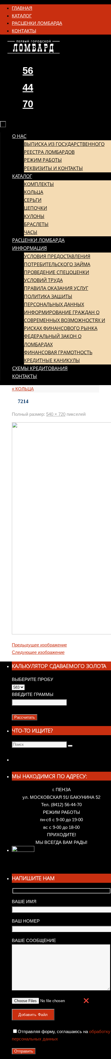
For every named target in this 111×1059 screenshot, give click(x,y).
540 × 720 (55, 414)
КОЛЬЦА (23, 388)
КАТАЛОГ (22, 15)
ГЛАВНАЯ (22, 8)
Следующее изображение (38, 652)
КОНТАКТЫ (24, 30)
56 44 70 (27, 87)
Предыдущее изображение (39, 644)
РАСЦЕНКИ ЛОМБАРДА (37, 23)
